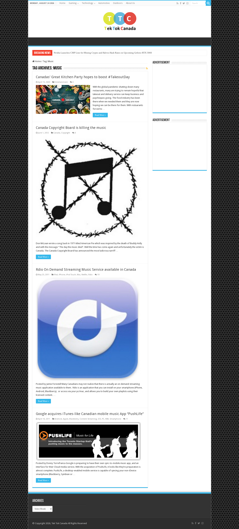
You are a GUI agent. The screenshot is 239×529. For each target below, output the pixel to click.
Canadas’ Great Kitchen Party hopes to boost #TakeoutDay (83, 77)
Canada (56, 133)
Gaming (72, 3)
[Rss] (177, 3)
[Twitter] (183, 3)
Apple (65, 419)
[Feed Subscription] (147, 68)
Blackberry (74, 419)
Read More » (100, 115)
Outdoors (117, 3)
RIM (107, 419)
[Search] (208, 3)
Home (62, 3)
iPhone (62, 275)
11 (127, 419)
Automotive (104, 3)
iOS (99, 419)
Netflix (84, 275)
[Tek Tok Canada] (120, 21)
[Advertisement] (176, 88)
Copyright (65, 133)
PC (103, 419)
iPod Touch (71, 275)
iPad (56, 275)
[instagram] (187, 3)
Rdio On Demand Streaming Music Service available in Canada (86, 269)
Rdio (90, 275)
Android (58, 419)
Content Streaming (88, 419)
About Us (130, 3)
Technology (87, 3)
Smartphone (115, 419)
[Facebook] (181, 3)
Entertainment (61, 82)
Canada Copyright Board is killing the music (71, 128)
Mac (78, 275)
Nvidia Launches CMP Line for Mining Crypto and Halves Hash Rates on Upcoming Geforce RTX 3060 (103, 52)
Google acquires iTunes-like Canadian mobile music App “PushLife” (90, 414)
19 (98, 275)
